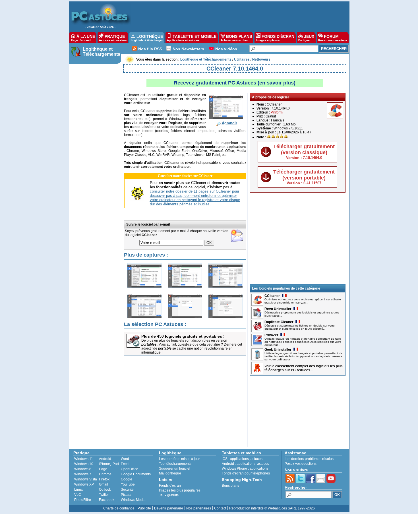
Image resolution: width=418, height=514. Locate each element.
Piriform (277, 112)
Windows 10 (83, 464)
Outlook (105, 490)
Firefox (104, 479)
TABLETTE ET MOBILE (191, 38)
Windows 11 (83, 459)
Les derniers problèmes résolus (309, 459)
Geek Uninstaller (277, 350)
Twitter (104, 495)
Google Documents (136, 474)
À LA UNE (83, 38)
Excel (125, 464)
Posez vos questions (300, 464)
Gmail (103, 484)
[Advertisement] (237, 16)
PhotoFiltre (82, 500)
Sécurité (127, 490)
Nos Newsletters (188, 49)
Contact (220, 508)
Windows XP (84, 484)
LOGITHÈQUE (147, 38)
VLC (77, 495)
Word (125, 459)
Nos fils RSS (150, 49)
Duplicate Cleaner (278, 322)
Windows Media (133, 500)
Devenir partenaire (168, 508)
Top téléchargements (175, 464)
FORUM (332, 38)
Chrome (105, 474)
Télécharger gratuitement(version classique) (304, 152)
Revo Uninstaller (277, 309)
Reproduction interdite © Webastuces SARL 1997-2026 (272, 508)
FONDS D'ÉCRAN (275, 38)
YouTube (128, 484)
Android (105, 459)
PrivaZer (271, 335)
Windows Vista (85, 479)
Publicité (144, 508)
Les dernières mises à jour (179, 459)
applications (239, 459)
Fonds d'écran (170, 486)
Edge (103, 469)
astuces (256, 459)
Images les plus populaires (179, 490)
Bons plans (230, 486)
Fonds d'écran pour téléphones (246, 473)
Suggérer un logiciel (174, 468)
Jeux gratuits (169, 495)
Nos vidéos (226, 49)
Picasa (126, 495)
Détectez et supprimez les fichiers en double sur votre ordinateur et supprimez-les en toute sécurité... (299, 327)
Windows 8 (82, 469)
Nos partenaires (198, 508)
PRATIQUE (113, 38)
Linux (78, 490)
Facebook (106, 500)
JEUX (306, 38)
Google (126, 479)
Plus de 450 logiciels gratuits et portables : (183, 336)
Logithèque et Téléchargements (101, 52)
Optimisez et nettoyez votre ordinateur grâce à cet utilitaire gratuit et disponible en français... (302, 301)
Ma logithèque (170, 473)
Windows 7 (82, 474)
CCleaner (272, 296)
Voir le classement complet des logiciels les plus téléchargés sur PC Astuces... (303, 368)
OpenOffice (129, 469)
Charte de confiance (118, 508)
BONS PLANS (236, 38)
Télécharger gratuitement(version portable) (304, 177)
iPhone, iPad (109, 464)
